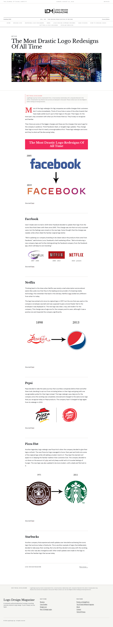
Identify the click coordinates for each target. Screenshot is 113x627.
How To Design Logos (98, 23)
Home (9, 23)
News (48, 23)
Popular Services (67, 25)
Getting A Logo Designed (49, 25)
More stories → (83, 567)
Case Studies (83, 23)
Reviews (42, 602)
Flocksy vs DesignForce (83, 602)
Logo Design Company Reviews (64, 23)
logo (70, 294)
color (46, 460)
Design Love (17, 23)
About (78, 607)
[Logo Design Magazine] (56, 11)
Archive (106, 1)
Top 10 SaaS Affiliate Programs (85, 604)
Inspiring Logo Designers (34, 23)
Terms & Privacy (81, 612)
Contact (79, 609)
